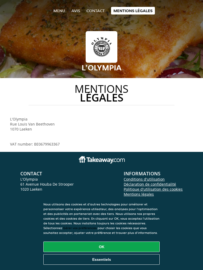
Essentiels (101, 259)
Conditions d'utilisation (144, 179)
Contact (95, 10)
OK (101, 247)
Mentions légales (133, 10)
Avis (75, 10)
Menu (59, 10)
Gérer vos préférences (80, 228)
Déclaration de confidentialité (150, 184)
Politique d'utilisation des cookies (153, 189)
